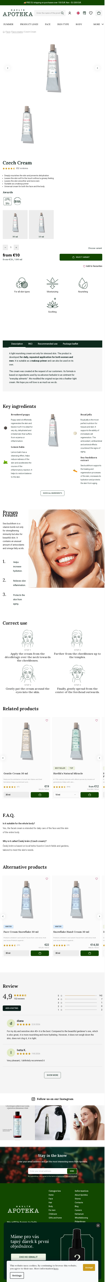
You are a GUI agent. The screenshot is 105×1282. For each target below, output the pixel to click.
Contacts (79, 1202)
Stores (78, 1199)
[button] (7, 68)
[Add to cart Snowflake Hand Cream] (90, 953)
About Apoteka (81, 1195)
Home (51, 1195)
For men (52, 1210)
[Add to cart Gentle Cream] (40, 795)
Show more (52, 1075)
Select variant (83, 257)
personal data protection (67, 1176)
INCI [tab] (30, 344)
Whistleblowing (81, 1218)
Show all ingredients (52, 493)
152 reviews (22, 168)
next (99, 758)
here (56, 1268)
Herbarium (79, 1214)
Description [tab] (17, 344)
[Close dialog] (98, 1225)
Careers (78, 1210)
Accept (89, 1267)
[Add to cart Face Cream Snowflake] (40, 953)
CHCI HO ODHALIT (28, 1257)
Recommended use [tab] (47, 344)
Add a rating (11, 1008)
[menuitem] (8, 24)
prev (3, 758)
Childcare (53, 1214)
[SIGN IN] (70, 13)
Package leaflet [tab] (70, 344)
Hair (50, 1202)
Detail (90, 795)
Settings (17, 1275)
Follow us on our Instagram (55, 1099)
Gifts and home (55, 1218)
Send (72, 1171)
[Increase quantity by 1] (16, 247)
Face (51, 1199)
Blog (76, 1206)
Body (51, 1206)
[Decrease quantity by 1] (5, 247)
